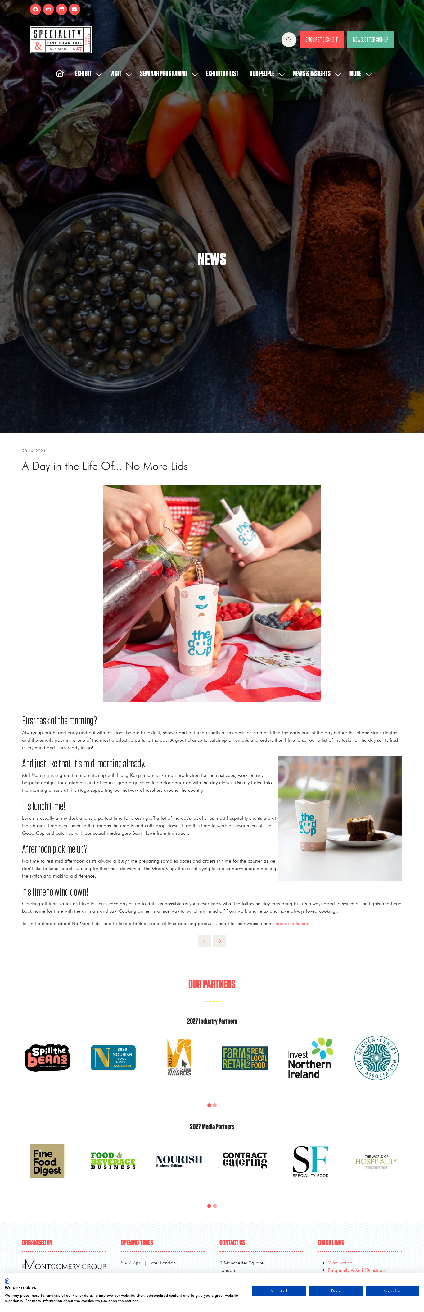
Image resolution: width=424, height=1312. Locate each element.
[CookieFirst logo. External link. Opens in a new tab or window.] (7, 1281)
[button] (289, 39)
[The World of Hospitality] (376, 1168)
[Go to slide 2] (215, 1105)
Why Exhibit (340, 1263)
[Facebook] (35, 9)
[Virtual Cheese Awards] (179, 1065)
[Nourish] (179, 1168)
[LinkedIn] (61, 9)
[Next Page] (219, 941)
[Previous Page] (204, 941)
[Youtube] (74, 9)
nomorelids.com (292, 923)
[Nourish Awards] (113, 1065)
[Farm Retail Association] (244, 1065)
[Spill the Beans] (47, 1065)
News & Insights (312, 73)
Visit (115, 73)
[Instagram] (48, 9)
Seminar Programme (163, 73)
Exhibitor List (222, 73)
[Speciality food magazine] (310, 1168)
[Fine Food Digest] (47, 1168)
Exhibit (83, 73)
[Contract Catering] (244, 1168)
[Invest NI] (310, 1065)
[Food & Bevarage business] (113, 1168)
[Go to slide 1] (209, 1105)
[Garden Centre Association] (376, 1065)
